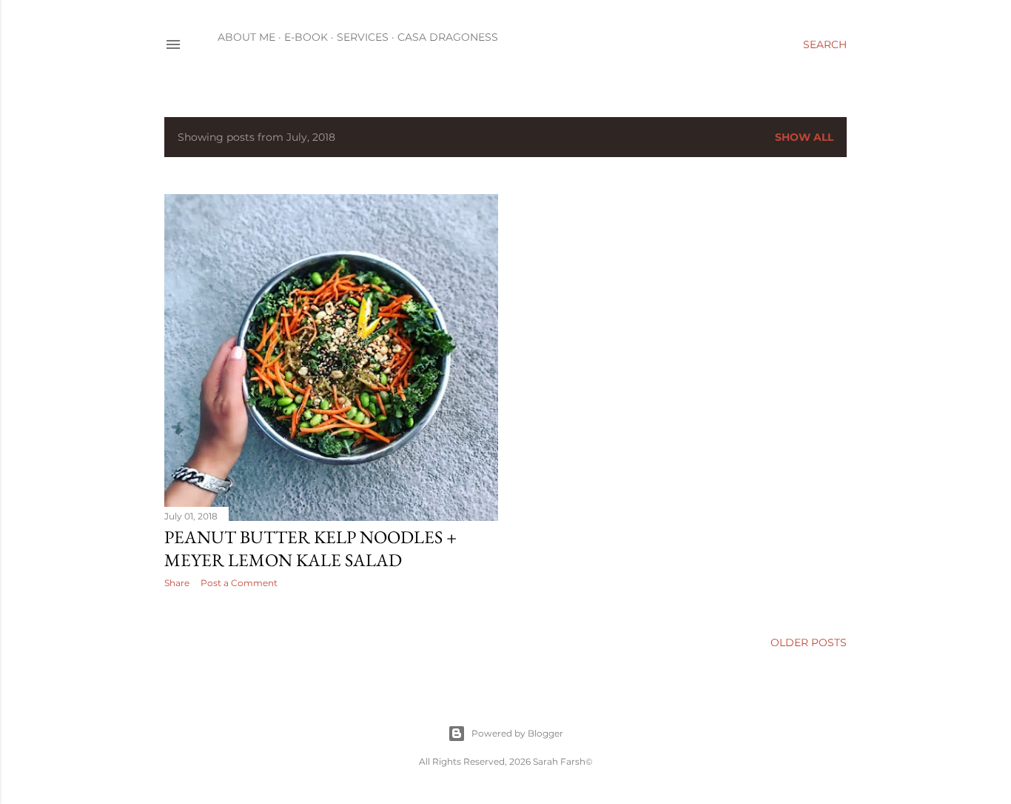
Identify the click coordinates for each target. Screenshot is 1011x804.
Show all (804, 137)
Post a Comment (239, 582)
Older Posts (808, 642)
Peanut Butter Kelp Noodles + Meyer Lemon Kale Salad (310, 548)
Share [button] (176, 582)
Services (363, 37)
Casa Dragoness (447, 37)
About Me (246, 37)
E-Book (306, 37)
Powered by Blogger (517, 733)
